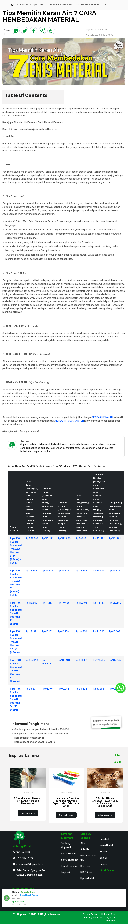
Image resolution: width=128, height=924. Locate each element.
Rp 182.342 (115, 660)
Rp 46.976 (63, 631)
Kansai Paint (106, 845)
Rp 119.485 (64, 602)
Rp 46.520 (81, 631)
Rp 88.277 (31, 688)
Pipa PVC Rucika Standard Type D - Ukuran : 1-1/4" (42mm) (16, 699)
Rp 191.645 (99, 660)
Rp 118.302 (32, 602)
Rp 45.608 (114, 631)
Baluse (103, 864)
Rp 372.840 (64, 538)
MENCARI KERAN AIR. (103, 417)
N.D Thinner (86, 872)
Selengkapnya (28, 813)
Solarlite (85, 849)
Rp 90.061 (63, 688)
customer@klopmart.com (30, 864)
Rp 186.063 (32, 660)
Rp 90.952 (114, 688)
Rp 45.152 (31, 631)
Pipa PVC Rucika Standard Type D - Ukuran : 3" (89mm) (16, 671)
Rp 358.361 (32, 538)
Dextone (85, 866)
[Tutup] (123, 892)
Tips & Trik (38, 4)
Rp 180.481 (64, 660)
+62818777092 (25, 858)
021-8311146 (23, 852)
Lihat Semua (107, 870)
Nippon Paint (87, 878)
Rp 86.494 (47, 688)
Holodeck (105, 839)
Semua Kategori (69, 859)
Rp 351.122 (48, 538)
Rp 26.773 (47, 570)
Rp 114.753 (99, 602)
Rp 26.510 (98, 570)
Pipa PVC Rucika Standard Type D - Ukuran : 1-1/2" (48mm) (16, 642)
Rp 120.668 (115, 602)
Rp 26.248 (31, 570)
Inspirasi (24, 4)
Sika (82, 843)
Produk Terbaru (69, 866)
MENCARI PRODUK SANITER (69, 420)
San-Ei (103, 857)
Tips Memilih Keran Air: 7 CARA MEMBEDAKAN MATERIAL (77, 4)
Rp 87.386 (98, 688)
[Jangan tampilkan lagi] (119, 892)
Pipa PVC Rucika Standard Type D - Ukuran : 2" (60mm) (16, 613)
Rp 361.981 (81, 538)
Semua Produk (69, 853)
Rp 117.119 (47, 602)
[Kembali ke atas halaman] (122, 779)
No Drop (104, 851)
